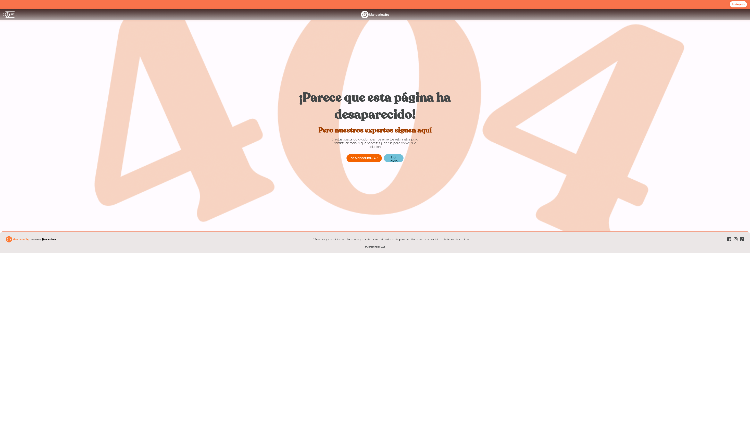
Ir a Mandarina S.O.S (364, 158)
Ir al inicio (394, 159)
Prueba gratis (738, 4)
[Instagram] (735, 239)
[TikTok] (741, 239)
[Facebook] (729, 239)
